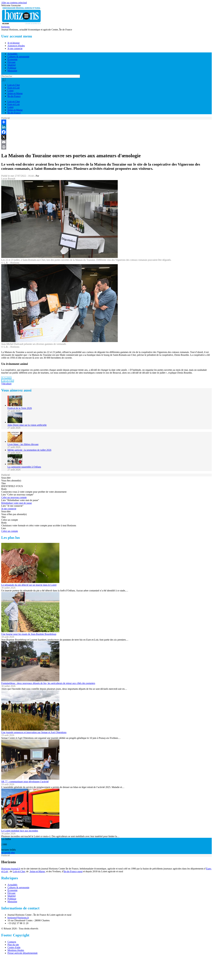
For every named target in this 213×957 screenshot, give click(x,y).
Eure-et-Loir (13, 87)
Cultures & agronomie (18, 56)
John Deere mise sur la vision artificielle (27, 425)
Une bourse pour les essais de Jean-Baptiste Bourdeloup (28, 634)
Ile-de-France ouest (73, 871)
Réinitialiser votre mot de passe (16, 503)
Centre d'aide (13, 947)
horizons (5, 26)
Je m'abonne (13, 43)
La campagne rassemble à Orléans (24, 466)
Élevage (11, 62)
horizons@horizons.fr (18, 917)
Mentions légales (15, 950)
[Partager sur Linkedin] (106, 127)
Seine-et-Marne (15, 93)
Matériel (11, 65)
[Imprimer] (106, 146)
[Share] (106, 122)
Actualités (12, 53)
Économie (12, 59)
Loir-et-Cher (13, 85)
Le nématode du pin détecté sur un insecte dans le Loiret (28, 585)
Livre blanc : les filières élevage (23, 444)
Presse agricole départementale (22, 953)
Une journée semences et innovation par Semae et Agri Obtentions (33, 732)
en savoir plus (8, 852)
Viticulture (6, 383)
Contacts (11, 941)
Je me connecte (14, 48)
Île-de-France (14, 96)
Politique (11, 67)
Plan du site (13, 944)
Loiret (10, 90)
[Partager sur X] (106, 137)
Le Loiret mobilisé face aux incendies (19, 830)
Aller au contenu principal (14, 2)
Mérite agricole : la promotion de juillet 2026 (29, 450)
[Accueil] (21, 24)
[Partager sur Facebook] (106, 132)
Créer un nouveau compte (14, 497)
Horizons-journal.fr (10, 868)
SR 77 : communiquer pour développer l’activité (25, 781)
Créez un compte (9, 531)
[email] (106, 142)
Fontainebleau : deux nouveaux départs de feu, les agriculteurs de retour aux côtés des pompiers (48, 683)
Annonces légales (16, 45)
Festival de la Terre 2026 (19, 408)
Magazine (12, 70)
